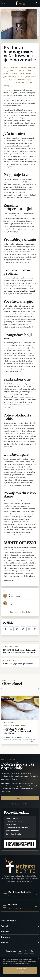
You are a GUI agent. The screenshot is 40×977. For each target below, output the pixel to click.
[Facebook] (32, 951)
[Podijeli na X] (23, 629)
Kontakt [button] (5, 942)
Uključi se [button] (5, 937)
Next (38, 688)
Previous (2, 688)
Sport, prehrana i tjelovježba (20, 612)
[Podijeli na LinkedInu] (17, 629)
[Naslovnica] (20, 3)
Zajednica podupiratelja (20, 804)
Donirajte (20, 798)
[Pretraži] (37, 3)
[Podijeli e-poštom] (28, 629)
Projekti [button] (5, 932)
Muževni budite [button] (8, 921)
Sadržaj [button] (4, 926)
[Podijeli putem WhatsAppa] (11, 629)
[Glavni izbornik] (3, 3)
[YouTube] (20, 951)
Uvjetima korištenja (25, 963)
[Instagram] (26, 951)
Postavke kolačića (21, 968)
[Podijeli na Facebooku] (5, 629)
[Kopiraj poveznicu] (34, 629)
